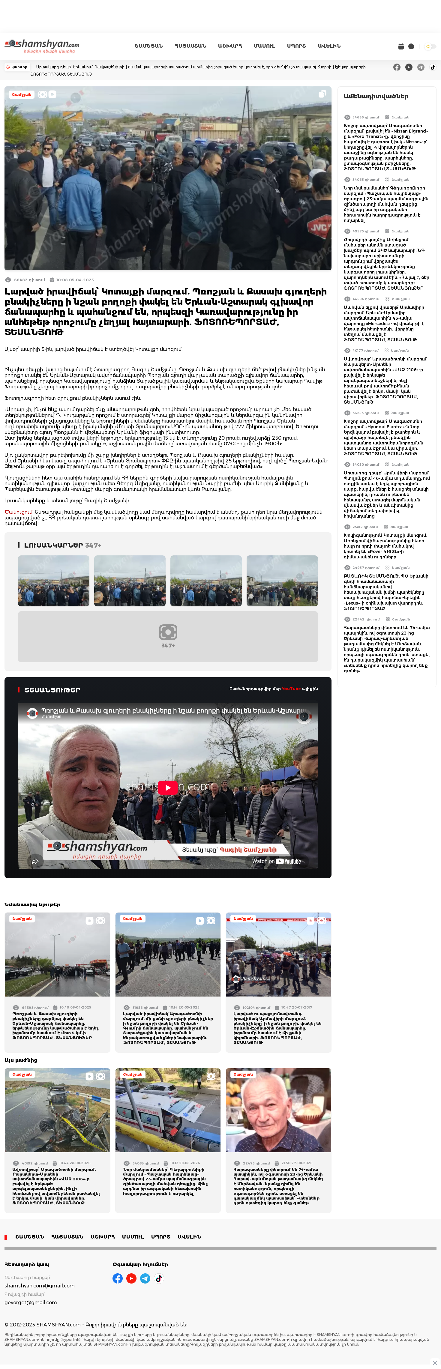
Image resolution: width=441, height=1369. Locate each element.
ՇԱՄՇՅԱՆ (149, 46)
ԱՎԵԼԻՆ (329, 46)
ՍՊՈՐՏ (296, 46)
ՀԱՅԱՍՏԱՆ (190, 46)
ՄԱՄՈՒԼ (264, 46)
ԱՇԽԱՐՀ (230, 46)
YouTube (291, 688)
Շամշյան (22, 94)
